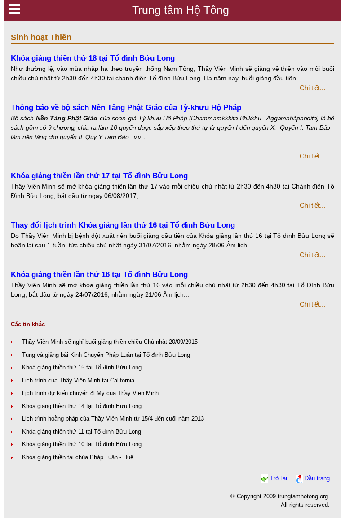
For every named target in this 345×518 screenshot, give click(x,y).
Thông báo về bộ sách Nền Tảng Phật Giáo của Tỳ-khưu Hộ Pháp (126, 107)
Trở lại (278, 478)
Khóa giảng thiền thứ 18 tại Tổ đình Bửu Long (93, 58)
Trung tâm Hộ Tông (180, 10)
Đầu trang (317, 478)
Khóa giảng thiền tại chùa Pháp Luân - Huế (77, 457)
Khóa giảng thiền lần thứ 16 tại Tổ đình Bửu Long (99, 274)
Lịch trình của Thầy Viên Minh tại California (78, 380)
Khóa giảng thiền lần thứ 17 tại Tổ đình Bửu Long (99, 175)
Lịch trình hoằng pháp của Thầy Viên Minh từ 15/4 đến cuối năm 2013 (113, 418)
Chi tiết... (312, 88)
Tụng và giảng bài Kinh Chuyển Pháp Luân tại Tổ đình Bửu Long (106, 354)
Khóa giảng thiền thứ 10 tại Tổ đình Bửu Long (82, 444)
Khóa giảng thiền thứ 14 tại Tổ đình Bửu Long (82, 406)
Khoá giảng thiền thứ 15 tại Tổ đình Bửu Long (82, 367)
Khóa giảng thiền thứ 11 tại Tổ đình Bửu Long (81, 431)
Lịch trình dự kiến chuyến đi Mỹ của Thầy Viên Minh (90, 393)
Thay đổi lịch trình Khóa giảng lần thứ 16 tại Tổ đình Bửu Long (123, 225)
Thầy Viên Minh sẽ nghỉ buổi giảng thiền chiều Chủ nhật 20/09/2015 (110, 341)
